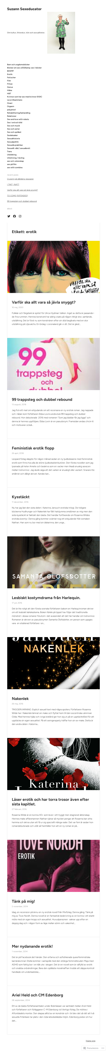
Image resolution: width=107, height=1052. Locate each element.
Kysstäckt (21, 497)
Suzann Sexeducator (24, 9)
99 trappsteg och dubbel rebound (22, 201)
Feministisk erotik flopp (33, 448)
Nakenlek (20, 698)
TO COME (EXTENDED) (17, 195)
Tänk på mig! (23, 901)
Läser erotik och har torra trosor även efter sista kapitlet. (50, 802)
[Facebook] (14, 216)
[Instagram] (20, 216)
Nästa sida (90, 1041)
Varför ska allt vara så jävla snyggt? (22, 190)
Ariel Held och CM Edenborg (37, 995)
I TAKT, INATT (13, 184)
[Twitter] (8, 216)
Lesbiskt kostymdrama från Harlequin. (46, 597)
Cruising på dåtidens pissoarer (20, 179)
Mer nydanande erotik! (32, 946)
